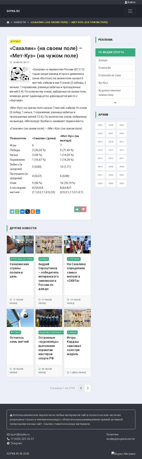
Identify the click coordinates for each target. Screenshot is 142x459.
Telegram (16, 443)
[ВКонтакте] (22, 211)
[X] (27, 211)
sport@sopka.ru (20, 434)
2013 (100, 158)
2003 (111, 183)
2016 (100, 150)
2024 (111, 125)
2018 (111, 142)
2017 (121, 142)
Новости (20, 22)
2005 (121, 175)
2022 (100, 133)
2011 (121, 158)
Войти (131, 2)
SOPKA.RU (13, 11)
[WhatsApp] (17, 211)
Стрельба (105, 67)
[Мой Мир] (38, 211)
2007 (100, 175)
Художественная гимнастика (110, 92)
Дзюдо (103, 60)
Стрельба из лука (110, 75)
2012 (111, 158)
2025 (100, 125)
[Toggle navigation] (130, 11)
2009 (111, 167)
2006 (111, 175)
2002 (121, 183)
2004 (100, 183)
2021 (111, 133)
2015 (111, 150)
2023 (121, 125)
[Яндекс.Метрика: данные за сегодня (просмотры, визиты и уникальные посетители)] (123, 454)
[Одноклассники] (33, 211)
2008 (121, 167)
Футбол (103, 82)
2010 (100, 167)
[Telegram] (12, 211)
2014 (121, 150)
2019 (100, 142)
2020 (121, 133)
